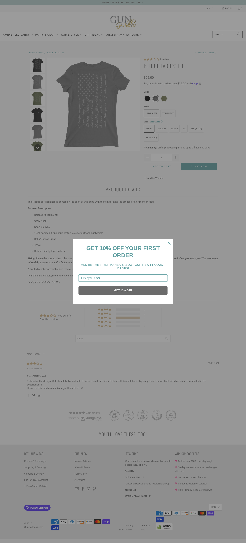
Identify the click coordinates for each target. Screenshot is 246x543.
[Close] (169, 243)
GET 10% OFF (123, 290)
